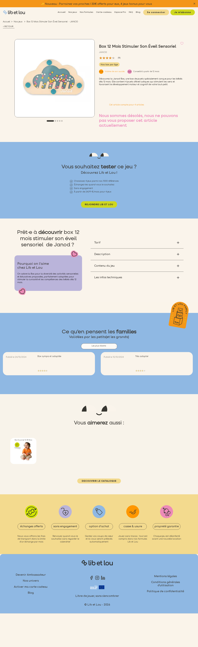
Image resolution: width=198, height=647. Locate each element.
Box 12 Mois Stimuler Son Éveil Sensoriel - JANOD (52, 22)
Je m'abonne (182, 12)
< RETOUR (8, 26)
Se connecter (156, 12)
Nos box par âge (109, 65)
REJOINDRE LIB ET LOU (99, 204)
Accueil (6, 22)
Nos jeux (18, 22)
